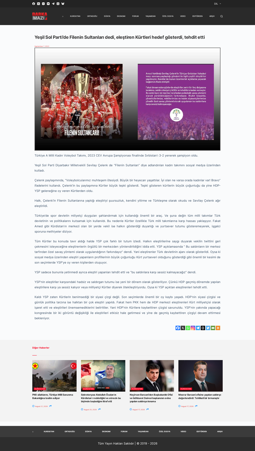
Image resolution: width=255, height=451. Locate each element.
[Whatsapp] (188, 328)
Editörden (197, 16)
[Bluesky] (63, 3)
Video (182, 16)
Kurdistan (75, 16)
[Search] (221, 16)
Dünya (107, 16)
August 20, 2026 (90, 410)
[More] (218, 328)
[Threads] (58, 3)
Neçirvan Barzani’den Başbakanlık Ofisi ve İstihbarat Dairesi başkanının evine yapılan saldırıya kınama (151, 398)
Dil (216, 3)
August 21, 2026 (41, 406)
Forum (135, 16)
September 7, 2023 (42, 46)
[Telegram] (53, 3)
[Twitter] (208, 328)
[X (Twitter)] (38, 3)
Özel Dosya (167, 16)
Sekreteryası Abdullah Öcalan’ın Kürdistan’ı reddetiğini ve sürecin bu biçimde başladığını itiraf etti (101, 398)
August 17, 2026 (138, 410)
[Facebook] (33, 3)
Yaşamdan (151, 16)
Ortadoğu (92, 16)
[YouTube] (48, 3)
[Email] (213, 328)
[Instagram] (43, 3)
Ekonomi (121, 16)
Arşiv (212, 16)
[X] (183, 328)
